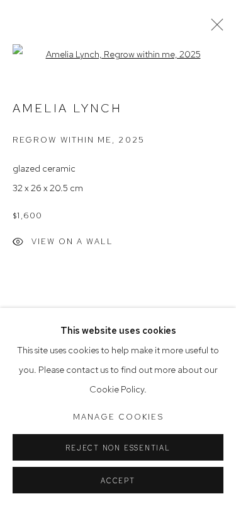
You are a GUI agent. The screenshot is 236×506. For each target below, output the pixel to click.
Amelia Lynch (67, 108)
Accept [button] (118, 480)
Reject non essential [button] (117, 448)
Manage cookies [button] (118, 416)
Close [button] (214, 28)
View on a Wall (72, 241)
